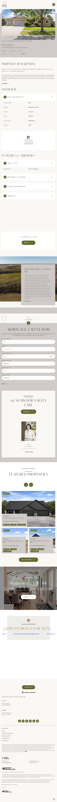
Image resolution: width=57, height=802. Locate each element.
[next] (31, 485)
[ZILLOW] (33, 721)
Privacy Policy (33, 762)
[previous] (26, 485)
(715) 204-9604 (5, 703)
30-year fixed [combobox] (7, 349)
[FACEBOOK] (19, 721)
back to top (29, 687)
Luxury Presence (6, 762)
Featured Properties (8, 733)
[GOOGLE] (37, 721)
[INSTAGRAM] (23, 721)
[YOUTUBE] (30, 721)
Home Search (5, 738)
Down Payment (6, 353)
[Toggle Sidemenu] (53, 4)
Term (3, 346)
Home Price (5, 339)
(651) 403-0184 (29, 142)
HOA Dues (4, 375)
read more (27, 301)
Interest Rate (5, 368)
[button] (28, 597)
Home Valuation (6, 736)
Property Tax (5, 360)
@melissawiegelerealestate (30, 628)
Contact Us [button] (5, 740)
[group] (30, 653)
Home (3, 731)
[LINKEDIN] (26, 721)
